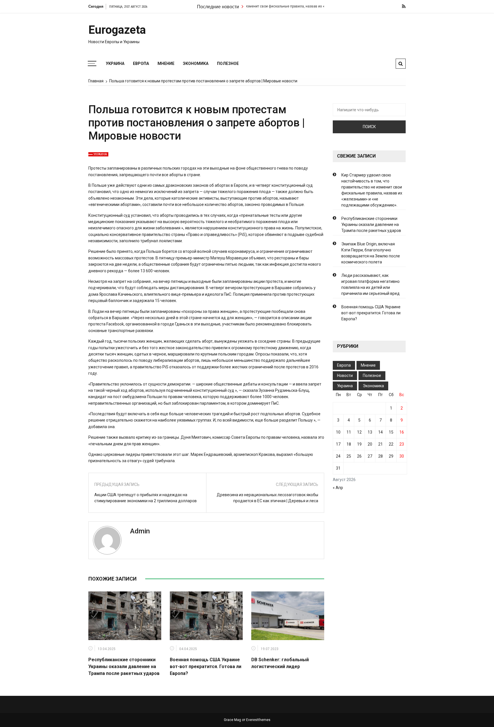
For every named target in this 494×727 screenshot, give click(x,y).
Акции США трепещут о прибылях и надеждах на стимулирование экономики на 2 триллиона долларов (145, 497)
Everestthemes (258, 720)
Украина (115, 63)
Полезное (228, 63)
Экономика (195, 63)
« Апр (338, 487)
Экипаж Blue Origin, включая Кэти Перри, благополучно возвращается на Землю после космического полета (370, 253)
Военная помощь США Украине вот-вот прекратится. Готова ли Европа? (205, 666)
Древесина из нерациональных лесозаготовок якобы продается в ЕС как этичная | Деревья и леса (267, 497)
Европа (141, 63)
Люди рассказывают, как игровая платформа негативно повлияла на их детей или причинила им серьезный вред (370, 284)
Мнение (166, 63)
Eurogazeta (117, 30)
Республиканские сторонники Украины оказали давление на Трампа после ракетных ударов (124, 666)
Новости (345, 375)
